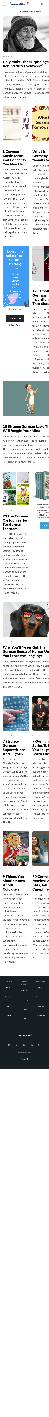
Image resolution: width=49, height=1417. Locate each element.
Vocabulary (24, 1000)
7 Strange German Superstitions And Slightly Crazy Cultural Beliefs (15, 751)
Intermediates (40, 997)
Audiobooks (41, 1016)
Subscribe (15, 318)
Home (8, 987)
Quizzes (24, 1019)
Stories (24, 1009)
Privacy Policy (15, 325)
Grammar (24, 990)
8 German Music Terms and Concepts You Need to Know (14, 159)
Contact (8, 1016)
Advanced (41, 1006)
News (8, 1006)
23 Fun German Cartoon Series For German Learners (15, 522)
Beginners (41, 987)
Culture (7, 56)
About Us (8, 997)
